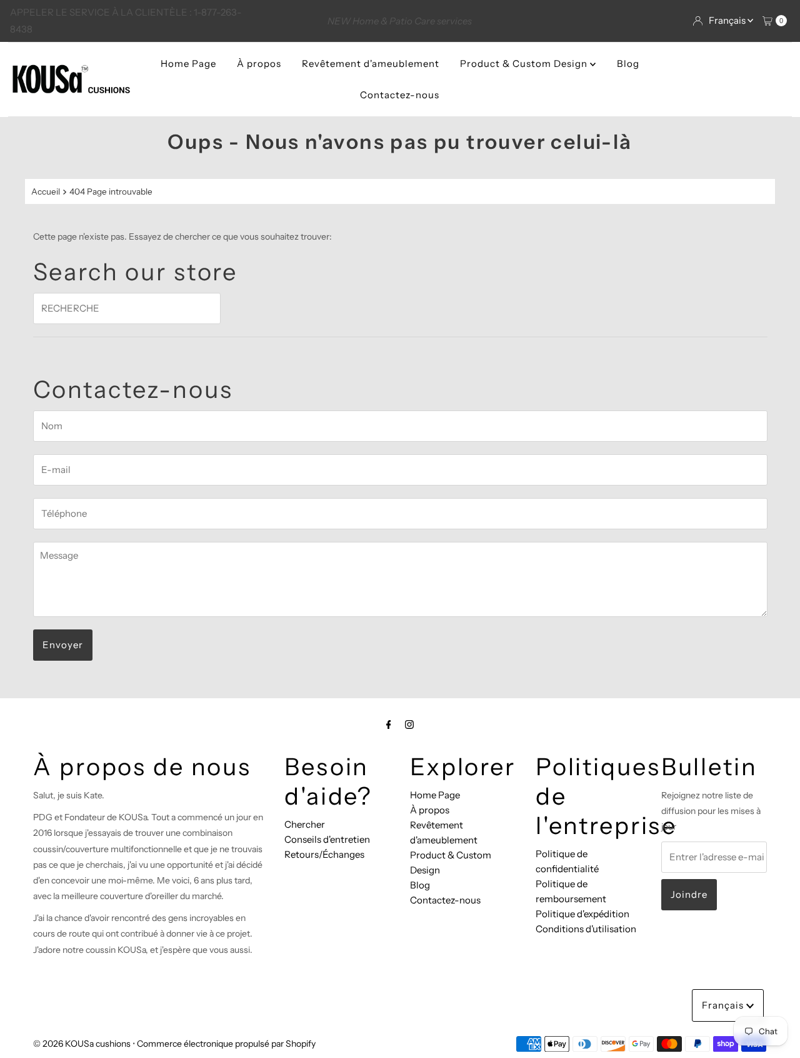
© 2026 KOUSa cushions (82, 1043)
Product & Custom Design (525, 63)
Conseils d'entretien (327, 839)
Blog (628, 63)
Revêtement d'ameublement (370, 63)
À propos (259, 63)
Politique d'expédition (582, 914)
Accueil (45, 191)
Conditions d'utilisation (586, 929)
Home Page (188, 63)
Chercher (304, 824)
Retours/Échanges (324, 854)
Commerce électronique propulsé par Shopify (226, 1043)
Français (728, 20)
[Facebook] (388, 724)
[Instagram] (409, 724)
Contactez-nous (399, 95)
